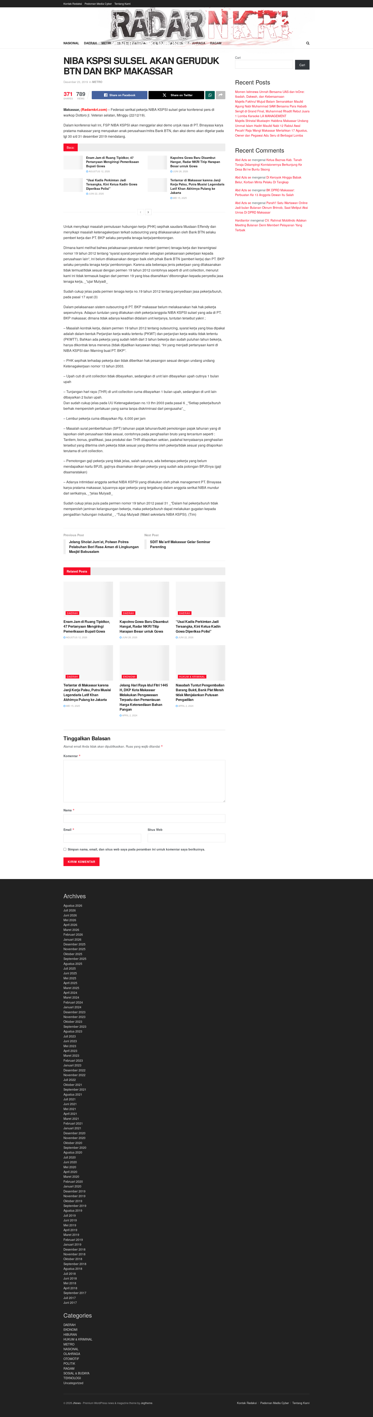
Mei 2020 (69, 1167)
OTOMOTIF (71, 1358)
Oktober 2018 (72, 1259)
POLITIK (69, 1363)
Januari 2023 (72, 1065)
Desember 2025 (74, 944)
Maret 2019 (71, 1234)
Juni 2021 (70, 1104)
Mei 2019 (69, 1225)
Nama (69, 810)
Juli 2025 (69, 968)
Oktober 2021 (72, 1084)
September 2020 (74, 1147)
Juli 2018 (69, 1273)
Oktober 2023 (72, 1021)
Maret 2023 (71, 1055)
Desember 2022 (74, 1070)
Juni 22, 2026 (96, 193)
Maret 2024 (71, 997)
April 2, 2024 (129, 715)
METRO (97, 82)
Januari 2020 (72, 1186)
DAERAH (72, 613)
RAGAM (68, 1368)
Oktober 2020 (72, 1143)
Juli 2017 (69, 1298)
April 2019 (70, 1230)
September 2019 (74, 1205)
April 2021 (70, 1113)
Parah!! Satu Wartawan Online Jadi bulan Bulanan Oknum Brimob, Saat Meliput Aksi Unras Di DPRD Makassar (271, 208)
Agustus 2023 (72, 1031)
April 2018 (70, 1288)
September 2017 (74, 1293)
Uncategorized (73, 1383)
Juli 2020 (69, 1157)
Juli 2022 (69, 1079)
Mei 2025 (69, 978)
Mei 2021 (69, 1109)
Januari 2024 (72, 1007)
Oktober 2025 (72, 954)
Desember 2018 (74, 1249)
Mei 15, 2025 (179, 197)
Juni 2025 (70, 973)
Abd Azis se (243, 160)
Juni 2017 (70, 1302)
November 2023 (74, 1017)
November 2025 (74, 949)
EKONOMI (129, 676)
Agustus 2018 (72, 1268)
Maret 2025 (71, 988)
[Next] (148, 212)
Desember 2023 (74, 1012)
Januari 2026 (72, 939)
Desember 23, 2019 (75, 82)
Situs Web (155, 829)
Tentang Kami (122, 3)
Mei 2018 (69, 1283)
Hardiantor (242, 220)
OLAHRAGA (71, 1354)
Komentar (72, 756)
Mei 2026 (69, 920)
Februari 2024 (73, 1002)
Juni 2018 (70, 1278)
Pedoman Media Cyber (98, 3)
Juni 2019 (70, 1220)
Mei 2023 (69, 1046)
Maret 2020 (71, 1176)
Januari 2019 (72, 1244)
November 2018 (74, 1254)
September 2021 (74, 1089)
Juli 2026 (69, 910)
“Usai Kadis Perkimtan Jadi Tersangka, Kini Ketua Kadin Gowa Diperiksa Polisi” (111, 184)
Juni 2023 (70, 1041)
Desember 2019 (74, 1191)
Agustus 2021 (72, 1094)
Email (68, 829)
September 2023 (74, 1026)
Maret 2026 (71, 929)
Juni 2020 (70, 1162)
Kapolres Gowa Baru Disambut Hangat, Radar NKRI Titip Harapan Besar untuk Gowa (195, 161)
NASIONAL (71, 1349)
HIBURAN (70, 1334)
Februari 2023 (73, 1060)
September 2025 (74, 958)
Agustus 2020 (72, 1152)
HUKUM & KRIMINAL (192, 676)
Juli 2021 (69, 1099)
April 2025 (70, 983)
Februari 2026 (73, 934)
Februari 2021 (73, 1123)
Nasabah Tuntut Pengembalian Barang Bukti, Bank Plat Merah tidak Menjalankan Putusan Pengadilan (200, 692)
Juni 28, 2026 (180, 171)
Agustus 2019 (72, 1210)
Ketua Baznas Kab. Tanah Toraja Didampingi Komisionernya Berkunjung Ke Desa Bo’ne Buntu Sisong (268, 165)
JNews (77, 1403)
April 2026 (70, 924)
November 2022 (74, 1075)
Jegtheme (146, 1403)
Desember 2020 (74, 1133)
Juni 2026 (70, 915)
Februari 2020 (73, 1181)
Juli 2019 (69, 1215)
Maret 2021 (71, 1118)
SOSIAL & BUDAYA (76, 1373)
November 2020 (74, 1138)
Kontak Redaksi (72, 3)
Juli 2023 (69, 1036)
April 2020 (70, 1172)
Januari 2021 (72, 1128)
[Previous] (140, 212)
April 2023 (70, 1050)
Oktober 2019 (72, 1201)
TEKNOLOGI (72, 1378)
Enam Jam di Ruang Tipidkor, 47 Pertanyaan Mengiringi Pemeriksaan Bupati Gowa (112, 161)
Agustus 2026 (72, 905)
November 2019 (74, 1196)
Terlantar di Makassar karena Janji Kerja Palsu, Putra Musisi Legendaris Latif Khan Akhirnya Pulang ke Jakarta (197, 186)
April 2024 (70, 992)
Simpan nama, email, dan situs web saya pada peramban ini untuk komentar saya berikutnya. (136, 849)
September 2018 (74, 1264)
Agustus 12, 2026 (99, 171)
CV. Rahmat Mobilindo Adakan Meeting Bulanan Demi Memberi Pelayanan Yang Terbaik (271, 225)
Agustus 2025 (72, 963)
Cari (238, 57)
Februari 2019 (73, 1239)
